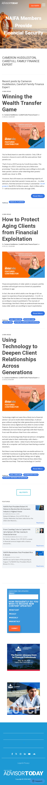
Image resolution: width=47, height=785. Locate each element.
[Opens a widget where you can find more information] (37, 781)
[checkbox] (23, 616)
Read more (40, 523)
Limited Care (7, 322)
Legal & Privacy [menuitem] (23, 763)
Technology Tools (31, 474)
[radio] (23, 610)
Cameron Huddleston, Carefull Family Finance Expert (21, 115)
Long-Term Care (15, 319)
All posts (23, 492)
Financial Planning (17, 201)
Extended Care (29, 319)
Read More (38, 196)
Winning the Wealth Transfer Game (22, 103)
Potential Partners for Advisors (27, 322)
